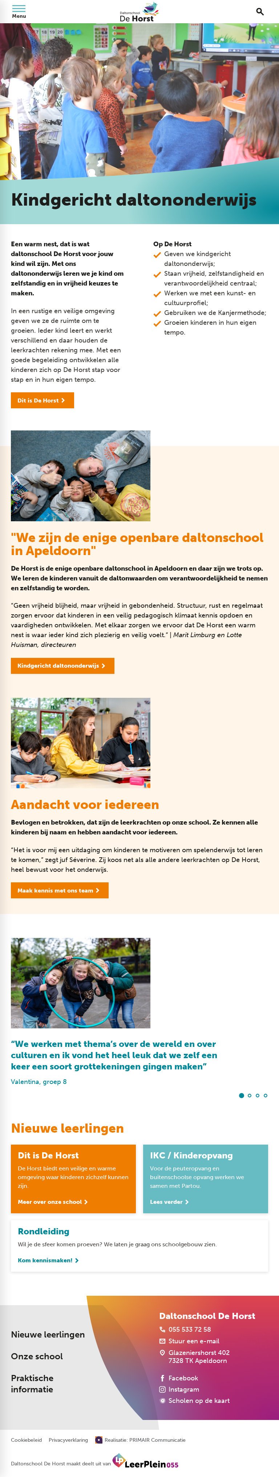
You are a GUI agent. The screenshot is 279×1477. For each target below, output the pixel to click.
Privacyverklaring (68, 1440)
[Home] (139, 11)
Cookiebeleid (26, 1440)
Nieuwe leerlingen (48, 1335)
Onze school (37, 1356)
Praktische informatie (32, 1384)
